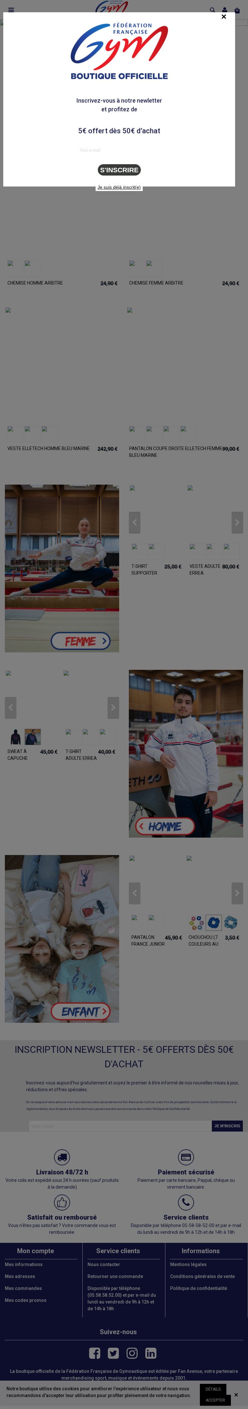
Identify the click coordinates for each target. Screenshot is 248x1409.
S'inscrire (119, 170)
